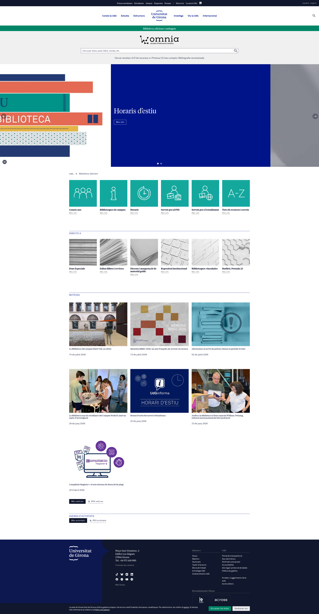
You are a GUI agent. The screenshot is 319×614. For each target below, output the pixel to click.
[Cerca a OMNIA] (235, 50)
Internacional (210, 16)
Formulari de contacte (124, 565)
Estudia (125, 16)
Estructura (139, 16)
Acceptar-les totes (220, 609)
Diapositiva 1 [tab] (158, 163)
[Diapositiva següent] (315, 116)
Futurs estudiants (124, 3)
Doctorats (196, 562)
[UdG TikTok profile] (116, 574)
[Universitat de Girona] (80, 554)
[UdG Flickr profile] (121, 579)
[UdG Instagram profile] (126, 574)
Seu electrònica (228, 559)
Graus (194, 556)
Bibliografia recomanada (191, 58)
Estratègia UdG (198, 571)
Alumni (149, 3)
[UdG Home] (159, 16)
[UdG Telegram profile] (131, 579)
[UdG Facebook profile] (116, 579)
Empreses (158, 3)
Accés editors (228, 584)
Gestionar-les (241, 609)
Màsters (195, 559)
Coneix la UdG (109, 16)
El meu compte (169, 58)
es (305, 3)
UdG (71, 174)
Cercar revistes (122, 58)
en (313, 3)
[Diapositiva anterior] (3, 116)
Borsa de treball (199, 568)
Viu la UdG (193, 16)
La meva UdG (191, 3)
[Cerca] (314, 15)
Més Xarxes (120, 585)
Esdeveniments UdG (200, 574)
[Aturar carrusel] (4, 162)
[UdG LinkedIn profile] (131, 574)
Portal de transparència (232, 556)
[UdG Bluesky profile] (121, 574)
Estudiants (139, 3)
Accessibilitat (228, 565)
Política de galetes (230, 571)
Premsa (167, 3)
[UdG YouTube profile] (126, 579)
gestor (186, 607)
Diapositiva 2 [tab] (161, 163)
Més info (159, 126)
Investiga (178, 16)
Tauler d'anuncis (199, 565)
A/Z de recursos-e (141, 58)
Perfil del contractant (231, 562)
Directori (180, 3)
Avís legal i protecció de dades (234, 568)
